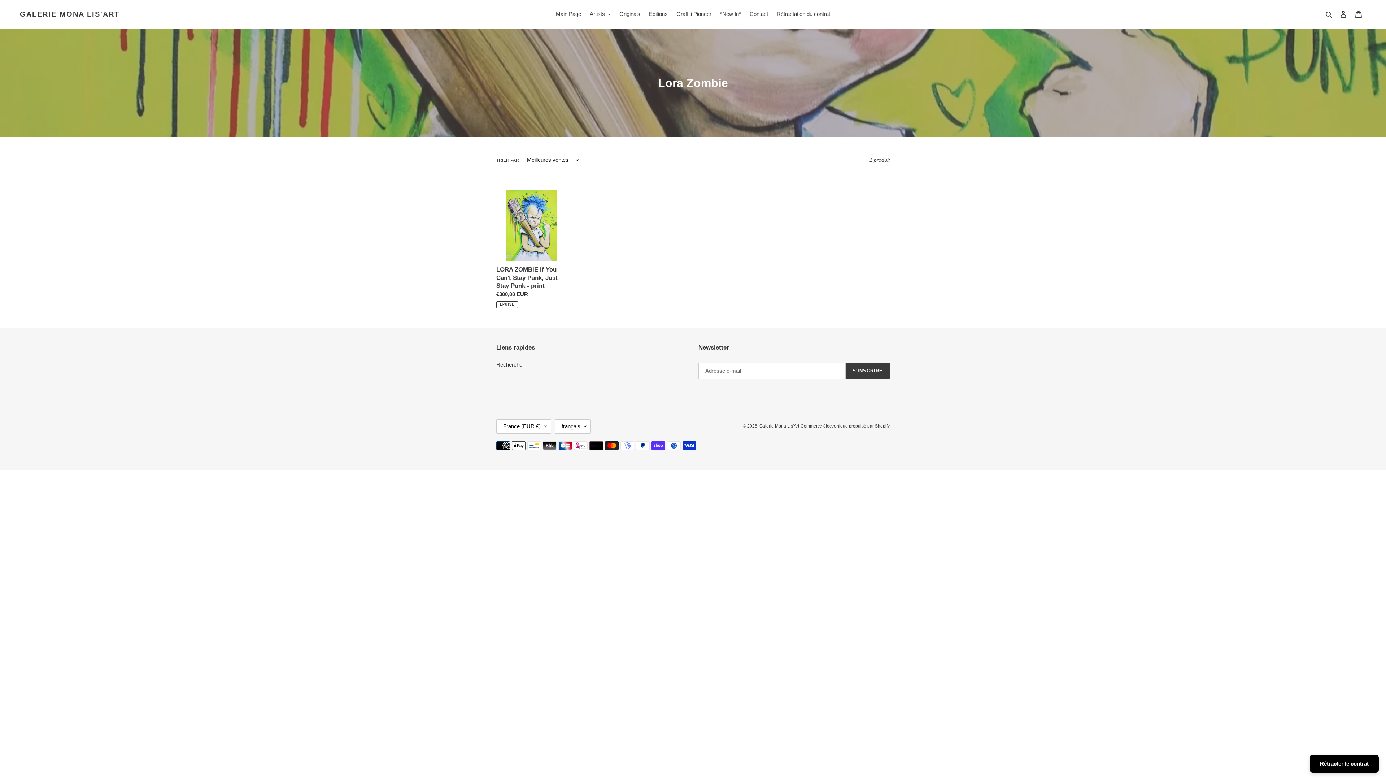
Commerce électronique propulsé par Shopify (845, 426)
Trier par (507, 160)
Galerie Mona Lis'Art (69, 14)
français (571, 426)
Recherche (509, 364)
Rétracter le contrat (1344, 763)
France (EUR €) (522, 426)
